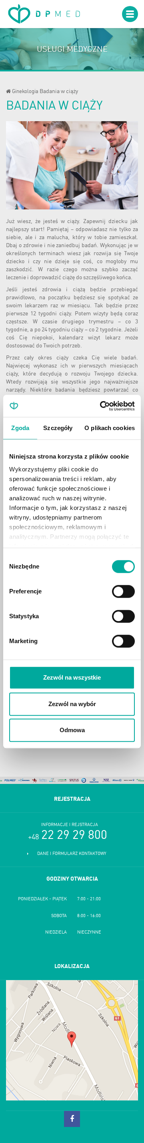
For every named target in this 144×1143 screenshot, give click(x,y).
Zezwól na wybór (72, 703)
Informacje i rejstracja (69, 825)
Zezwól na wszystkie (72, 677)
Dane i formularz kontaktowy (71, 854)
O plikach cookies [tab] (109, 427)
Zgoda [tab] (20, 427)
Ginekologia (25, 91)
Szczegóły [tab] (57, 427)
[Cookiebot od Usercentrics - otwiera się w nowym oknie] (101, 406)
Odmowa (72, 730)
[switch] (123, 591)
